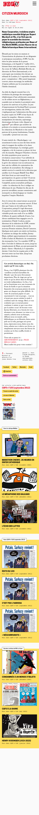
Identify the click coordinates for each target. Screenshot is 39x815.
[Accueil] (11, 4)
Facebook (6, 367)
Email (30, 367)
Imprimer (8, 371)
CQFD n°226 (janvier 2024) (20, 743)
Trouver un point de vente (10, 391)
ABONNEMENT (11, 340)
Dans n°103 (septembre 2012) (14, 539)
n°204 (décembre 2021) (20, 497)
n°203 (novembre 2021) (20, 529)
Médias (18, 22)
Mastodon (23, 367)
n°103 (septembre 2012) (16, 388)
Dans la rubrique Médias (10, 428)
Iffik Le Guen (10, 26)
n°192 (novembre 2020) (20, 465)
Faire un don (6, 399)
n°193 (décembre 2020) (20, 679)
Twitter (14, 367)
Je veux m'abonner (8, 395)
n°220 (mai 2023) (18, 711)
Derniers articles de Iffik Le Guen (13, 648)
